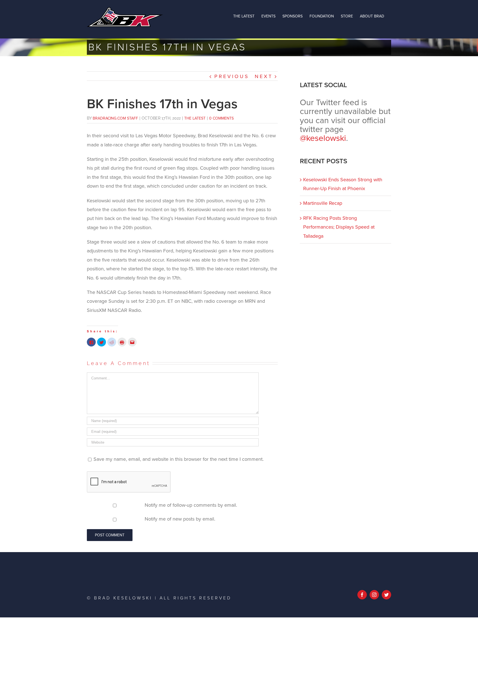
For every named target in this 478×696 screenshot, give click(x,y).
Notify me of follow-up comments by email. (191, 505)
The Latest (195, 118)
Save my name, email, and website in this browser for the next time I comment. (178, 459)
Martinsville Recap (322, 203)
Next (264, 76)
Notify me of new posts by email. (180, 519)
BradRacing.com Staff (115, 118)
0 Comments (221, 118)
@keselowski (323, 138)
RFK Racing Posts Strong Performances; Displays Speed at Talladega (339, 227)
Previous (231, 76)
